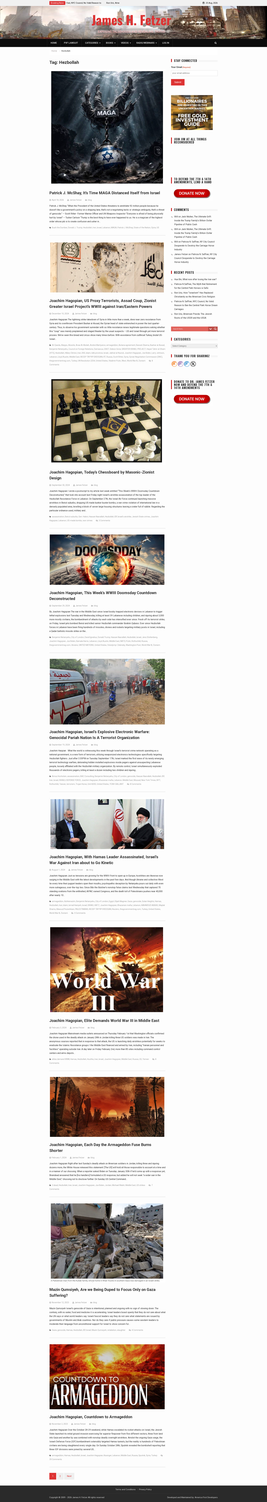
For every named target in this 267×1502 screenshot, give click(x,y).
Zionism (141, 361)
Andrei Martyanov (98, 345)
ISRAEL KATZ (93, 905)
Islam (88, 353)
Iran (94, 227)
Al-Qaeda (56, 345)
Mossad (137, 780)
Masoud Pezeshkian (65, 909)
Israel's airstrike (124, 516)
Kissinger (108, 1455)
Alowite (71, 345)
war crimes (87, 520)
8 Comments (135, 784)
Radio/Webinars (145, 43)
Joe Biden (146, 353)
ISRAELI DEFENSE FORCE (70, 780)
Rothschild (136, 641)
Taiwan (62, 784)
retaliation (111, 1330)
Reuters (115, 909)
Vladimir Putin (115, 361)
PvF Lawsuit (71, 43)
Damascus (98, 349)
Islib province (97, 353)
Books (109, 43)
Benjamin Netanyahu (58, 349)
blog (90, 200)
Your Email (181, 67)
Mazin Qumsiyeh (99, 1330)
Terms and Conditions (125, 1489)
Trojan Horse (81, 784)
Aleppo (64, 345)
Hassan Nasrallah (96, 516)
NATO (122, 641)
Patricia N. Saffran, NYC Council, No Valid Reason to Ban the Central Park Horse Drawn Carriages (195, 305)
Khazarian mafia (106, 780)
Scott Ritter (118, 357)
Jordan (108, 1185)
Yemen (146, 1059)
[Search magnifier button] (215, 329)
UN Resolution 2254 (86, 361)
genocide (131, 776)
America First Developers (206, 1497)
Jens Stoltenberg (149, 637)
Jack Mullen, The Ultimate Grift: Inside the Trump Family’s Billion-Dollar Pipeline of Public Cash (193, 220)
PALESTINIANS (81, 909)
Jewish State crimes (141, 516)
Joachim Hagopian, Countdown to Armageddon (90, 1417)
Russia (109, 357)
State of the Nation (142, 227)
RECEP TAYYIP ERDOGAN (91, 357)
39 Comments (55, 1459)
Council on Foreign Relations (81, 349)
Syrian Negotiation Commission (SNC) (145, 357)
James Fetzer (76, 200)
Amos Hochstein (59, 776)
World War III (132, 361)
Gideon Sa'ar (115, 349)
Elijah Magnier (121, 901)
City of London (77, 637)
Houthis (90, 1059)
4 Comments (137, 1330)
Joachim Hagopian (133, 353)
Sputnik (142, 1455)
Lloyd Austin (63, 357)
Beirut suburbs (71, 516)
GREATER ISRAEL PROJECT (134, 349)
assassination (58, 516)
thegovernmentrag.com (59, 361)
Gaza (130, 901)
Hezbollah (87, 227)
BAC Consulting (87, 776)
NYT (158, 780)
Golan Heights (148, 901)
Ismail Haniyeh (75, 905)
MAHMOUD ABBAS (149, 905)
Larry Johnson (158, 353)
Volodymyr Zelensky (116, 645)
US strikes (140, 1185)
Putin (128, 641)
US (158, 227)
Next (69, 1476)
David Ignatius (91, 637)
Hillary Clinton (71, 353)
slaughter (121, 1330)
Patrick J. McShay (125, 227)
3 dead (55, 1185)
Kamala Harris (82, 641)
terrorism (71, 784)
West (124, 361)
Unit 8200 (92, 784)
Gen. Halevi (83, 516)
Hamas (158, 901)
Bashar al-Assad (157, 345)
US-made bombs (74, 520)
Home (54, 43)
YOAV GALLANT (117, 784)
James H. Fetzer (131, 19)
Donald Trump (104, 637)
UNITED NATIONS (86, 645)
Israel (99, 227)
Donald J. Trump (75, 227)
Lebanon (106, 227)
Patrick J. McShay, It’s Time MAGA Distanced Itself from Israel (104, 193)
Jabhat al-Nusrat (116, 353)
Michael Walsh (118, 1185)
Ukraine (74, 645)
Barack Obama (142, 345)
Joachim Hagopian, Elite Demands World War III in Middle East (104, 1020)
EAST (106, 349)
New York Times (148, 780)
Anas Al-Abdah (82, 345)
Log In (165, 43)
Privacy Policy (145, 1489)
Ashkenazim (69, 901)
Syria (153, 227)
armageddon (112, 345)
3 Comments (104, 520)
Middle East (74, 357)
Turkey (74, 361)
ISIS (83, 353)
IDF (116, 516)
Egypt (111, 901)
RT (104, 357)
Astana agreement (127, 345)
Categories (91, 43)
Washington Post (133, 645)
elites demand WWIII (61, 1059)
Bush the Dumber (59, 227)
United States (102, 361)
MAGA (114, 227)
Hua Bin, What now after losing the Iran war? (195, 279)
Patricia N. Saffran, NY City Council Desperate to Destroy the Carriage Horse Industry (194, 245)
